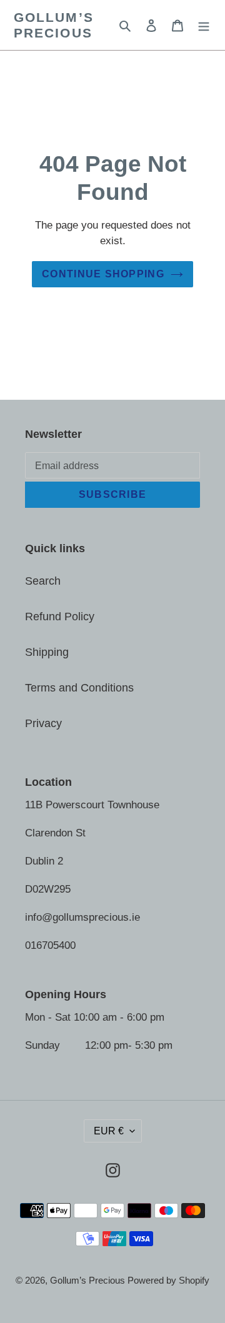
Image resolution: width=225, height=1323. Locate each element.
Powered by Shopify (168, 1280)
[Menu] (204, 25)
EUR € (109, 1131)
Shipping (47, 652)
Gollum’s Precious (54, 25)
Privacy (43, 723)
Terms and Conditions (79, 687)
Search (43, 581)
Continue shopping (103, 274)
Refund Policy (59, 616)
